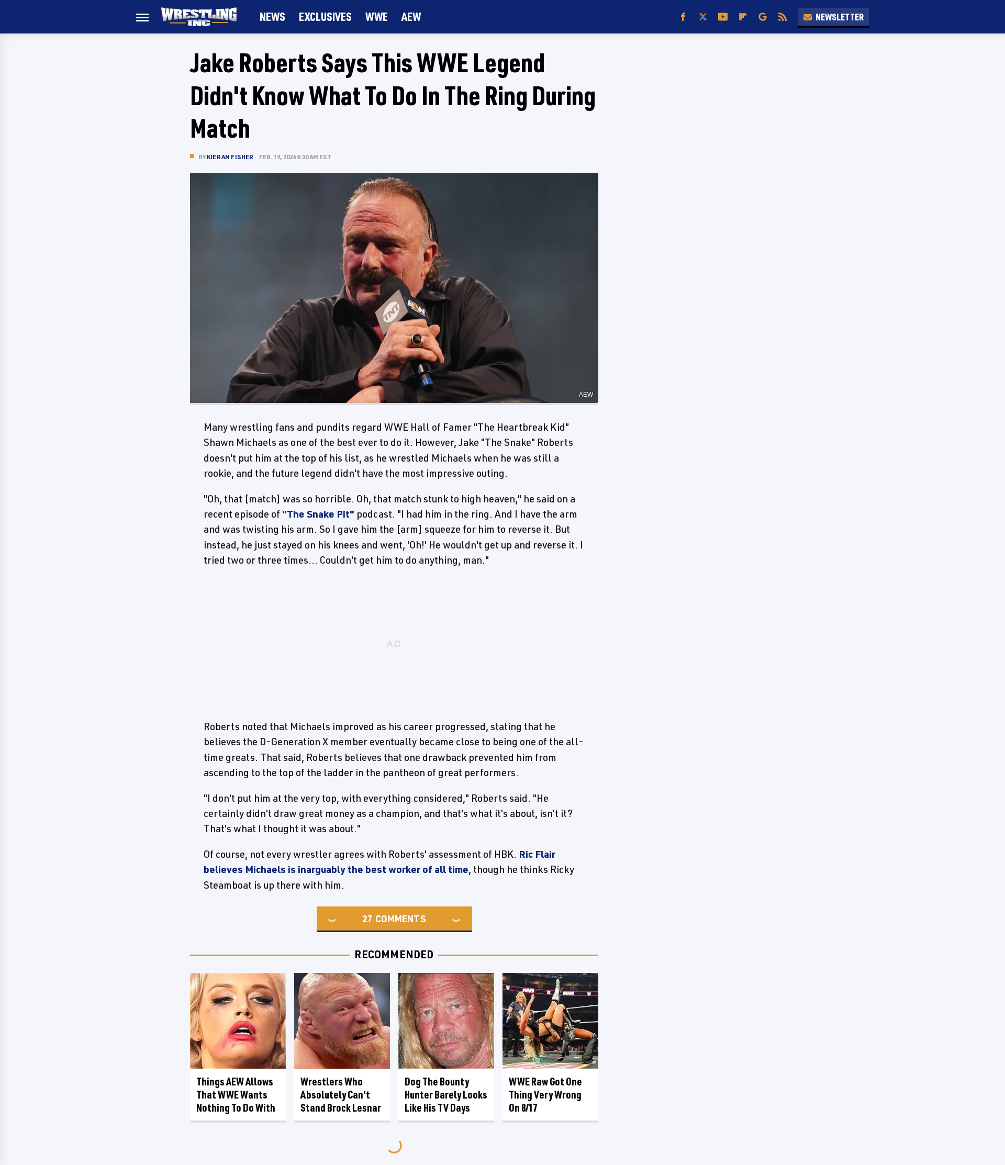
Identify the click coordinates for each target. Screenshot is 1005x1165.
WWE (376, 16)
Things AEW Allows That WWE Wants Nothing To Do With (235, 1094)
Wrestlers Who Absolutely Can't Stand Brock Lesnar (340, 1094)
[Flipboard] (742, 17)
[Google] (762, 17)
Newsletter (840, 17)
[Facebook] (683, 17)
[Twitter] (703, 17)
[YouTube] (723, 17)
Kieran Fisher (230, 157)
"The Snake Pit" (318, 514)
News (272, 16)
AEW (411, 16)
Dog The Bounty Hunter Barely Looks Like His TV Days (446, 1094)
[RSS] (782, 17)
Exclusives (325, 16)
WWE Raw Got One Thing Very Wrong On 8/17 (545, 1094)
